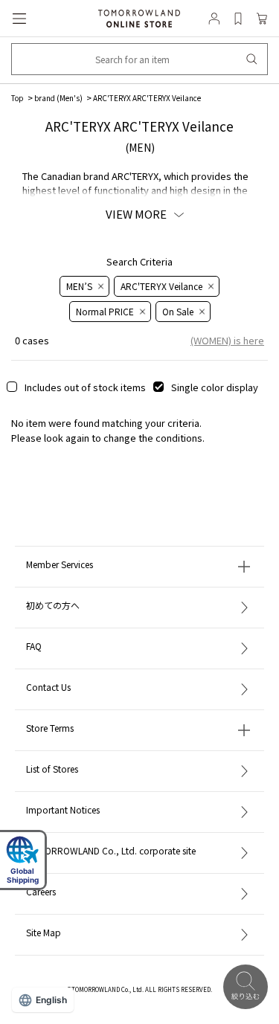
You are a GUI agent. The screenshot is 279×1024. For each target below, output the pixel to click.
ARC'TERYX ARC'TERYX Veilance (147, 97)
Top (17, 97)
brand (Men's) (58, 97)
